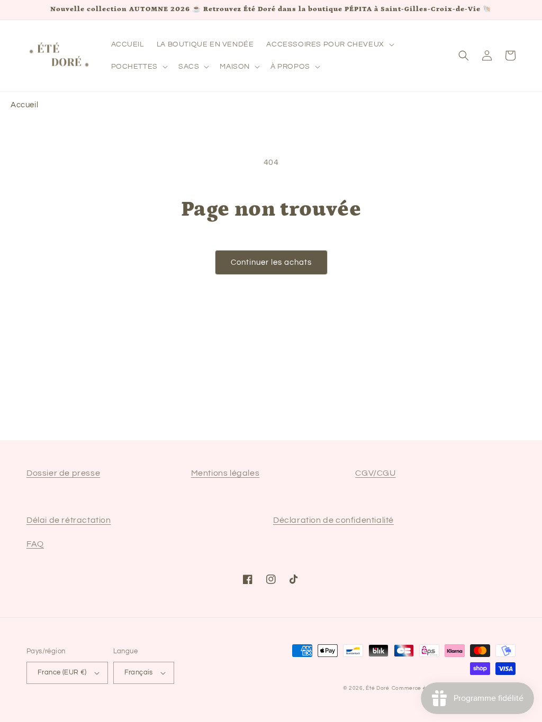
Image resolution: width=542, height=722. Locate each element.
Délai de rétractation (68, 520)
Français (138, 672)
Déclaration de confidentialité (333, 520)
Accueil (24, 105)
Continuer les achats (271, 262)
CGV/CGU (375, 473)
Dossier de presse (63, 473)
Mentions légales (225, 473)
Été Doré (378, 688)
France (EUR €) (62, 672)
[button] (329, 44)
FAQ (35, 544)
